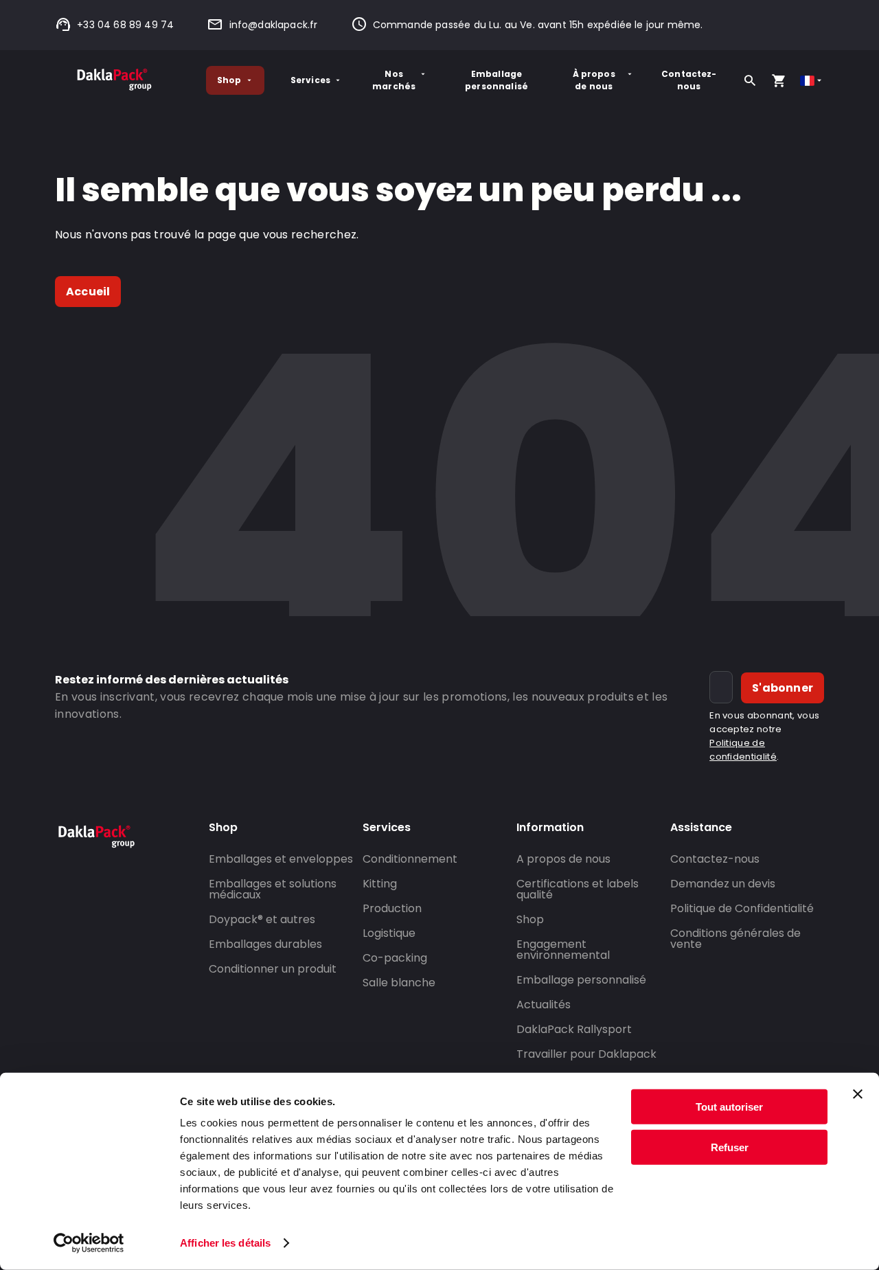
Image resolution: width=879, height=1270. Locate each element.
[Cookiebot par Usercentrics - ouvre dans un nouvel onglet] (89, 1243)
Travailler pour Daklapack (586, 1054)
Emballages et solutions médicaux (272, 889)
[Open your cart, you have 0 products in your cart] (778, 80)
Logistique (389, 933)
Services (310, 80)
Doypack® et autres (262, 919)
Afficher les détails (225, 1243)
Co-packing (395, 958)
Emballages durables (265, 944)
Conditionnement (410, 859)
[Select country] (812, 81)
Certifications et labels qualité (577, 889)
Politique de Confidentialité (742, 908)
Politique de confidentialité (743, 749)
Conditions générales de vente (735, 938)
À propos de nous (594, 80)
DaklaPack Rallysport (574, 1029)
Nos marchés (393, 80)
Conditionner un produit (272, 969)
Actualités (543, 1004)
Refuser (730, 1147)
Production (392, 908)
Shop (229, 80)
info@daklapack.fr (273, 25)
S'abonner (782, 688)
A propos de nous (563, 859)
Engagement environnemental (563, 949)
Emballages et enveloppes (281, 859)
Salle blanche (399, 982)
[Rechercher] (749, 80)
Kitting (380, 884)
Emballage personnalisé (496, 80)
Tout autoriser (729, 1107)
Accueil (88, 291)
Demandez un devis (722, 884)
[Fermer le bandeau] (858, 1094)
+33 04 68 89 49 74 (125, 25)
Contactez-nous (689, 80)
